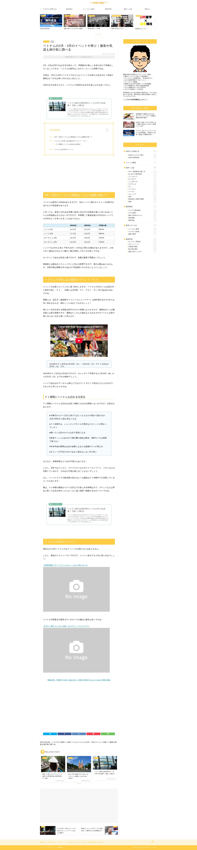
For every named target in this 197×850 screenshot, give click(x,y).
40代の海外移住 (141, 157)
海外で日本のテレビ (141, 215)
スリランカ (141, 184)
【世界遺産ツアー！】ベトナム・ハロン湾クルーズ (65, 565)
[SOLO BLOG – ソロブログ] (98, 4)
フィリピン (141, 189)
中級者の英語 (141, 246)
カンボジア (141, 179)
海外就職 (141, 218)
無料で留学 (141, 234)
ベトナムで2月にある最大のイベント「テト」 (71, 141)
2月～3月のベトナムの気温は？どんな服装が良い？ (73, 137)
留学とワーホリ (140, 225)
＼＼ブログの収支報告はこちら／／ (135, 99)
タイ (141, 186)
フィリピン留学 (89, 9)
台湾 (141, 196)
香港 (141, 201)
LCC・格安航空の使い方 (141, 171)
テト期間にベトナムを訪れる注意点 (68, 144)
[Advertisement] (79, 173)
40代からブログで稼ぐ (141, 155)
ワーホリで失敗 (141, 231)
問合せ (147, 9)
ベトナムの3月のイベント (63, 149)
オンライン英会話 (141, 241)
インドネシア (141, 176)
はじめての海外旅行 (141, 174)
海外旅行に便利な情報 (141, 199)
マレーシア (141, 194)
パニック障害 (140, 162)
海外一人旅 (128, 9)
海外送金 (141, 220)
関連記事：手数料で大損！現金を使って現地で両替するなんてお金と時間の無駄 (79, 680)
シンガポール (141, 181)
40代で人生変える (50, 9)
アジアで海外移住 (141, 210)
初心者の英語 (141, 249)
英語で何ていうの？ (141, 251)
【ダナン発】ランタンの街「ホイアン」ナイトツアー (66, 626)
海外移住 (69, 9)
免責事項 (59, 847)
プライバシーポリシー (48, 847)
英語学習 (108, 9)
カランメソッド (141, 244)
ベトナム (46, 41)
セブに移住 (141, 213)
